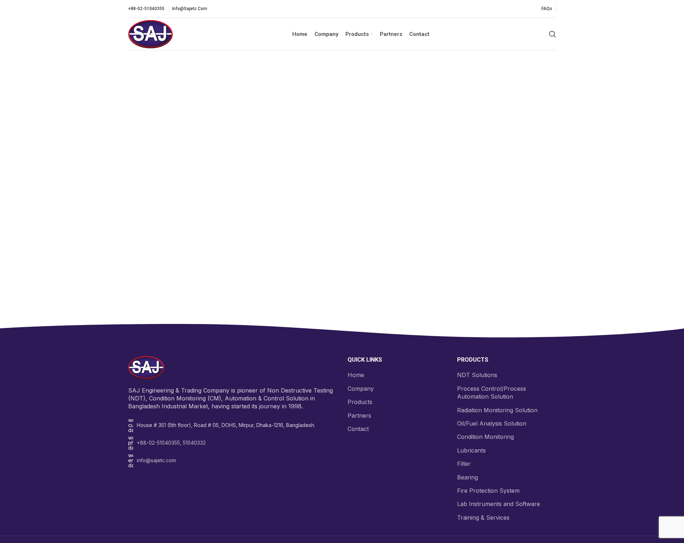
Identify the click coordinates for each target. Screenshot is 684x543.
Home (356, 375)
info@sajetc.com (156, 460)
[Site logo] (150, 33)
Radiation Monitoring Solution (497, 410)
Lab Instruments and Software (498, 503)
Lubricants (471, 450)
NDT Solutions (477, 375)
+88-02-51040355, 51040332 (171, 443)
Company (361, 388)
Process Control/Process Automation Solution (491, 392)
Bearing (467, 477)
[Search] (552, 34)
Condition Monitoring (485, 436)
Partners (359, 415)
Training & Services (483, 517)
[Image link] (146, 367)
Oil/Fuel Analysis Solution (491, 423)
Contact (358, 428)
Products (360, 401)
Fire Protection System (488, 490)
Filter (464, 463)
